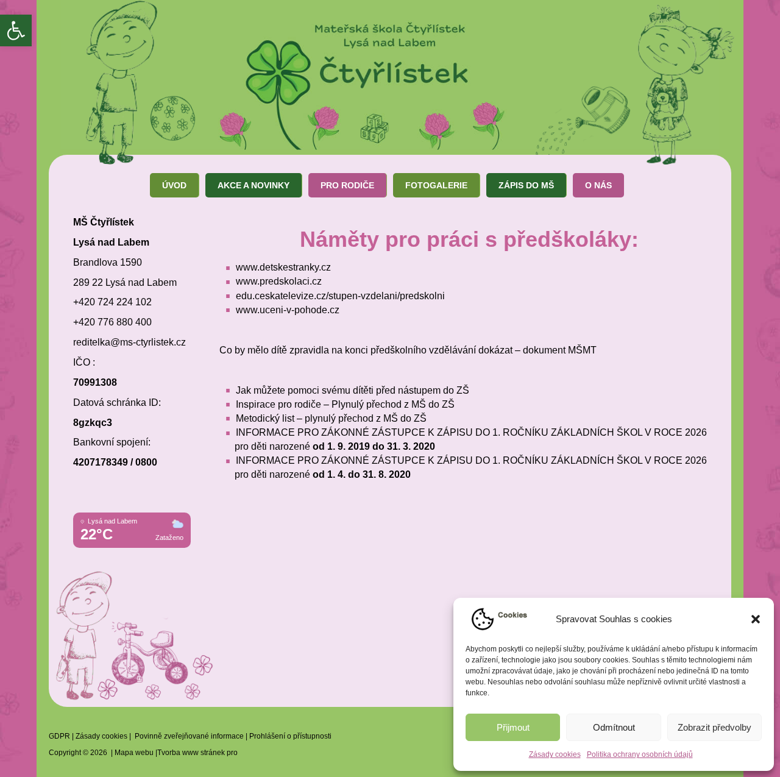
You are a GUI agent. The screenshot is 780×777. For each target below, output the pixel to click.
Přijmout (513, 727)
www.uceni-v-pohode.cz (287, 310)
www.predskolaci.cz (279, 281)
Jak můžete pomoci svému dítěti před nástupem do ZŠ (352, 390)
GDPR (59, 736)
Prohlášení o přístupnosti (290, 736)
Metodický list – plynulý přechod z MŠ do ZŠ (331, 418)
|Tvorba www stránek (189, 752)
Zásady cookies (555, 754)
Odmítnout (614, 727)
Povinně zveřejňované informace (189, 736)
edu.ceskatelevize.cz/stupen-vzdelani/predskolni (340, 296)
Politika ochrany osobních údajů (640, 754)
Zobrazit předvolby (714, 727)
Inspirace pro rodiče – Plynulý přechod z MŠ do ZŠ (345, 404)
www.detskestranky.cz (283, 267)
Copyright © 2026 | (82, 752)
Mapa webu (134, 752)
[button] (16, 30)
